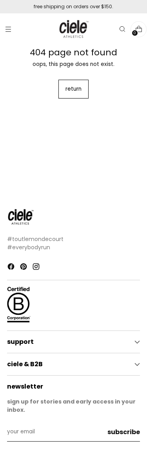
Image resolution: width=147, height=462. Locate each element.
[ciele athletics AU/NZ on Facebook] (11, 268)
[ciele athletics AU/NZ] (74, 29)
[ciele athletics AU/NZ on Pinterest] (24, 268)
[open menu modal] (8, 29)
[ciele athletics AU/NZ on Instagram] (37, 268)
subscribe (123, 431)
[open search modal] (122, 29)
